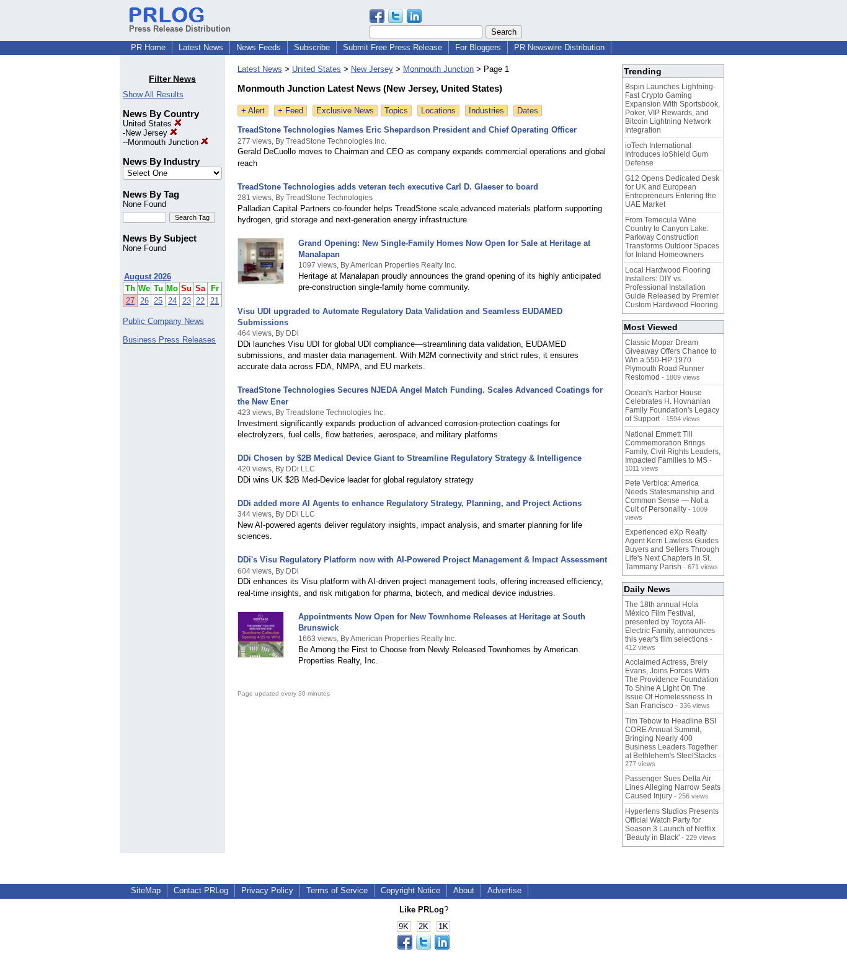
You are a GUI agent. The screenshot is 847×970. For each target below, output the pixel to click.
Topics (396, 110)
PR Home (148, 47)
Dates (527, 110)
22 (200, 300)
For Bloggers (478, 47)
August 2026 (147, 276)
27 (130, 300)
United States (148, 123)
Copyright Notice (410, 890)
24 (172, 300)
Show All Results (153, 94)
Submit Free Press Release (392, 47)
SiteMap (146, 890)
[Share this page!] (396, 20)
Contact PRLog (201, 890)
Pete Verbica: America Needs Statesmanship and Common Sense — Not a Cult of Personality (669, 496)
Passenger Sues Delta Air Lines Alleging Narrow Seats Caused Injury (673, 787)
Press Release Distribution (180, 28)
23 (186, 300)
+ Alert (253, 110)
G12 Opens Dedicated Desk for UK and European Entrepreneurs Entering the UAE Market (672, 191)
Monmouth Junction (164, 142)
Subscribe (312, 47)
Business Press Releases (169, 339)
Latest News (201, 47)
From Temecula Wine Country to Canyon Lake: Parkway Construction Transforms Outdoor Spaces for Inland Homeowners (672, 237)
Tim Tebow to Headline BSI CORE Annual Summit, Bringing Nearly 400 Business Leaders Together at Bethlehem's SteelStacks (671, 738)
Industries (486, 110)
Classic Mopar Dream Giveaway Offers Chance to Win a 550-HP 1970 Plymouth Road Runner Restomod (671, 360)
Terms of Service (337, 890)
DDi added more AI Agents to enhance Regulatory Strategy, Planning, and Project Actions (409, 503)
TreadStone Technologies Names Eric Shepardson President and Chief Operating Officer (407, 129)
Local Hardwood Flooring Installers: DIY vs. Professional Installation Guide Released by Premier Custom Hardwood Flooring (672, 287)
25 (158, 300)
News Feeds (258, 47)
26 (144, 300)
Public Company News (163, 321)
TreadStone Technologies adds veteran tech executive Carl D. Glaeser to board (387, 186)
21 (214, 300)
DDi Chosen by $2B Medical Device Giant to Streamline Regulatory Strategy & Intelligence (409, 458)
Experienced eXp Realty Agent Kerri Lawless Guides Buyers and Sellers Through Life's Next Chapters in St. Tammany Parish (672, 549)
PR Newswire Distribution (559, 47)
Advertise (504, 890)
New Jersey (147, 133)
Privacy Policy (267, 890)
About (463, 890)
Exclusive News (345, 110)
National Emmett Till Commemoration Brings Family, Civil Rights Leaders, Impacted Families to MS (673, 447)
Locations (438, 110)
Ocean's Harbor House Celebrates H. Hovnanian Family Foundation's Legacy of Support (672, 405)
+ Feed (290, 110)
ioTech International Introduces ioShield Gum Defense (666, 154)
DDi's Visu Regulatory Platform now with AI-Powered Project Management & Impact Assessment (422, 559)
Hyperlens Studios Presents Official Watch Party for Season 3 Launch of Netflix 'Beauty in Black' (672, 824)
